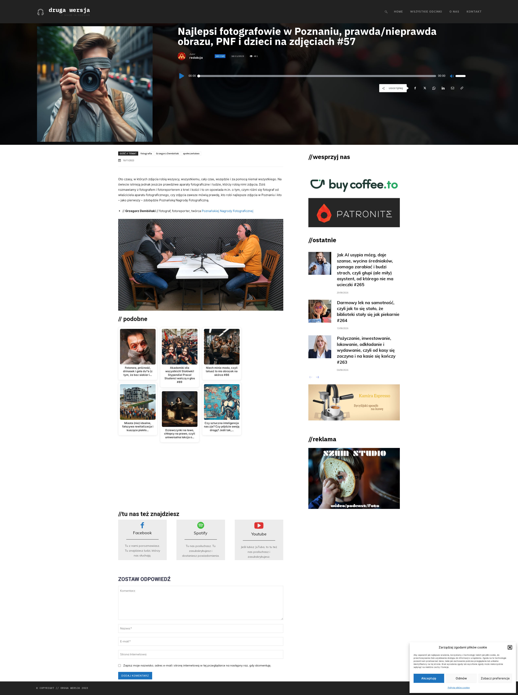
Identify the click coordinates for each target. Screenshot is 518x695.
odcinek (220, 56)
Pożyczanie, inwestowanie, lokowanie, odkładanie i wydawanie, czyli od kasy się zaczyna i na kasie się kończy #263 (366, 350)
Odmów (461, 678)
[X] (424, 88)
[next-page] (317, 377)
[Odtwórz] (182, 76)
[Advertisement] (200, 480)
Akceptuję (428, 678)
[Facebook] (415, 88)
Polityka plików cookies (459, 687)
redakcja (196, 57)
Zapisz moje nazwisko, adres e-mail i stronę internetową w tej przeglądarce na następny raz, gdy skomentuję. (197, 665)
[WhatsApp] (434, 88)
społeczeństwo (191, 153)
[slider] (460, 76)
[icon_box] (142, 540)
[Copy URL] (461, 88)
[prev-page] (310, 377)
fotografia (146, 153)
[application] (322, 76)
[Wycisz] (451, 76)
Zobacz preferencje (495, 678)
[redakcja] (183, 56)
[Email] (452, 88)
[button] (510, 647)
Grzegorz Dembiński (167, 153)
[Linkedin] (443, 88)
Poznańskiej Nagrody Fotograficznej (227, 211)
